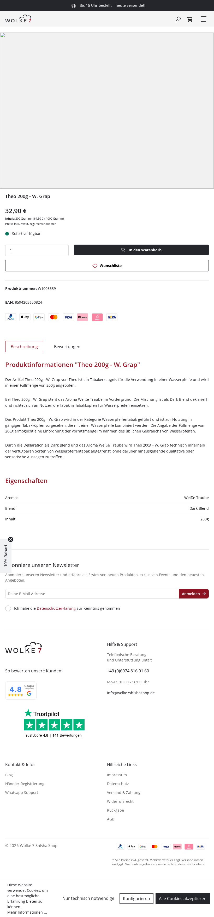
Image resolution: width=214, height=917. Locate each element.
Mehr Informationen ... (27, 912)
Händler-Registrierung (24, 783)
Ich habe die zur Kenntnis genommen (67, 608)
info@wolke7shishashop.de (131, 692)
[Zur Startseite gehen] (18, 18)
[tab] (24, 346)
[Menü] (203, 19)
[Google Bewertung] (21, 694)
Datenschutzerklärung (56, 608)
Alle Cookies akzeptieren (182, 898)
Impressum (117, 774)
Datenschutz (118, 783)
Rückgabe (115, 810)
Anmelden (191, 593)
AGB (110, 819)
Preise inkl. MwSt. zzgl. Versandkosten (30, 224)
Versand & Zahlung (123, 792)
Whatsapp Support (21, 792)
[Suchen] (178, 19)
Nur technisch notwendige (88, 898)
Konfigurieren (136, 898)
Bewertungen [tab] (67, 346)
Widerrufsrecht (120, 801)
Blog (9, 774)
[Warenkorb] (190, 19)
